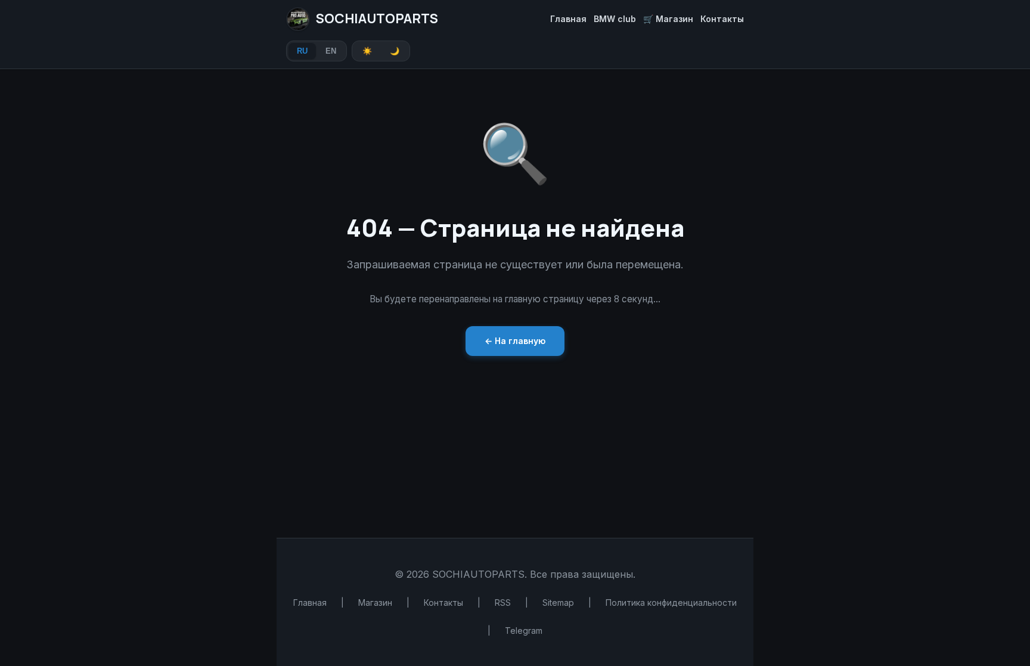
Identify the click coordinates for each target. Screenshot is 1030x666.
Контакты (722, 19)
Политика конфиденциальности (671, 602)
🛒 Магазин (668, 19)
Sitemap (558, 602)
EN (330, 51)
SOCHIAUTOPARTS (377, 18)
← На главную (515, 341)
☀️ (367, 51)
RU (302, 51)
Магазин (375, 602)
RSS (503, 602)
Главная (568, 19)
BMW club (615, 19)
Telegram (523, 630)
